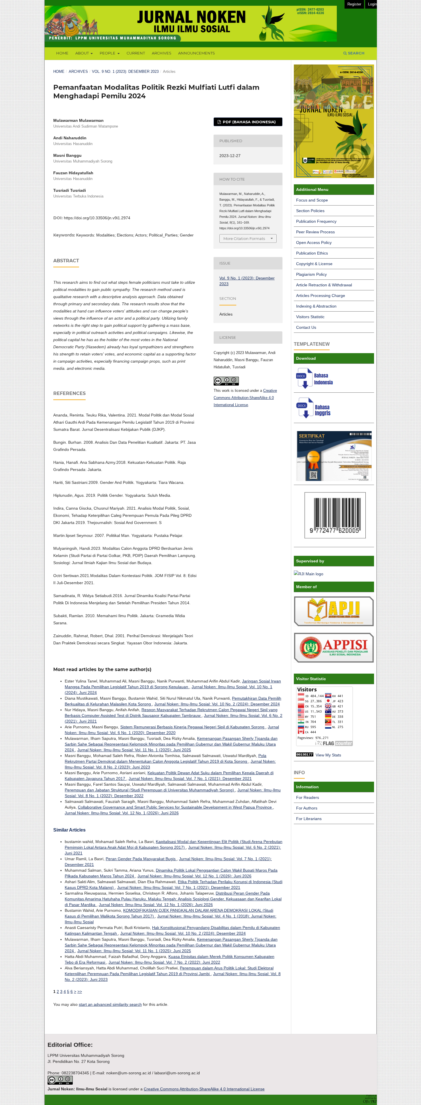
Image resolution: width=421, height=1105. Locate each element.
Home (62, 53)
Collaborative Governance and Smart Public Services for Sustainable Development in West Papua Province (175, 807)
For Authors (306, 808)
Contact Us (306, 327)
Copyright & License (314, 263)
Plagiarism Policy (311, 274)
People (108, 53)
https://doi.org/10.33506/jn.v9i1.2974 (97, 218)
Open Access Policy (314, 242)
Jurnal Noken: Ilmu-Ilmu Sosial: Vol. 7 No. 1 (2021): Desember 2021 (190, 778)
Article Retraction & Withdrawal (324, 285)
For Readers (307, 797)
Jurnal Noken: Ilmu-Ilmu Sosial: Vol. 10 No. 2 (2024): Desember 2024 (217, 704)
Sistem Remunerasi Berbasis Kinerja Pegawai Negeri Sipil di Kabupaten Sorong (192, 727)
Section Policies (310, 210)
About (82, 53)
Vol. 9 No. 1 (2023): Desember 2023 (125, 71)
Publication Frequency (316, 221)
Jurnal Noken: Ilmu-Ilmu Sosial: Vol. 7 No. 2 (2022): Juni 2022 (164, 962)
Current (136, 53)
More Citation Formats (244, 238)
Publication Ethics (312, 253)
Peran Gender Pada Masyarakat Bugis (141, 858)
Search (356, 53)
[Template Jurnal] (315, 387)
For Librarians (309, 818)
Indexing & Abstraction (316, 306)
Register (354, 4)
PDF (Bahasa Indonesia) (249, 122)
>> (79, 991)
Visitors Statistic (310, 316)
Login (372, 4)
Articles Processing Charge (320, 295)
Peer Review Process (315, 232)
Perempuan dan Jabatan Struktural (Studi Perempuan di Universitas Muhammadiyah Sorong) (150, 790)
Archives (161, 53)
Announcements (196, 53)
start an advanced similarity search (110, 1004)
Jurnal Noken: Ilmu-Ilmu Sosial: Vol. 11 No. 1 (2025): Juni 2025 (134, 750)
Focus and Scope (312, 200)
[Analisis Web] (304, 755)
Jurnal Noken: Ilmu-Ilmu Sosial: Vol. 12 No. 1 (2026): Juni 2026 (122, 813)
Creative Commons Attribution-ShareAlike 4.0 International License (245, 397)
